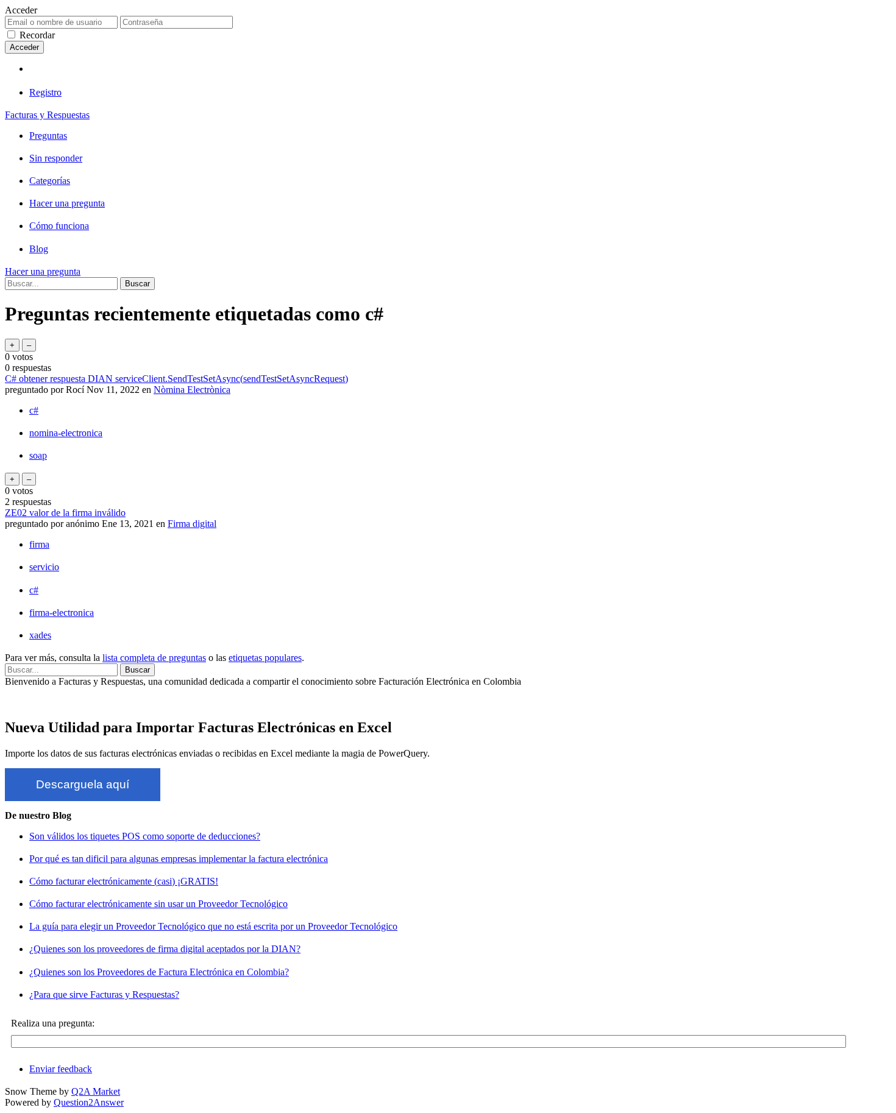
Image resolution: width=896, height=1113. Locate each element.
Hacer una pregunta (67, 203)
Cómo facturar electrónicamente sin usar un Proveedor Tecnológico (158, 904)
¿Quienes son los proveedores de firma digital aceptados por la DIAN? (164, 949)
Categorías (49, 180)
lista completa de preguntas (154, 657)
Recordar (37, 35)
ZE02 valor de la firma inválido (65, 512)
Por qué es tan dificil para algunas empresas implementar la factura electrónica (178, 858)
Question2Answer (89, 1102)
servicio (44, 567)
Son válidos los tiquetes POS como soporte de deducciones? (144, 836)
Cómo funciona (59, 226)
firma (39, 544)
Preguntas (48, 135)
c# (33, 410)
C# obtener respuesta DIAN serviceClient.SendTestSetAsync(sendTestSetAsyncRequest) (176, 378)
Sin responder (55, 158)
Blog (38, 249)
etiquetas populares (265, 657)
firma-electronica (61, 612)
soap (38, 455)
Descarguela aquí (82, 784)
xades (40, 635)
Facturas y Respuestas (47, 115)
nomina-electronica (65, 433)
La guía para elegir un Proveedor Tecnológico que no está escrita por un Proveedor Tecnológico (213, 926)
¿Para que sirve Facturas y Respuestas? (104, 994)
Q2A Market (95, 1091)
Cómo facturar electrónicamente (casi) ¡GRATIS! (123, 881)
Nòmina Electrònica (192, 389)
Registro (45, 92)
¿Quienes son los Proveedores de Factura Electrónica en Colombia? (159, 972)
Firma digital (192, 523)
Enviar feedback (60, 1069)
